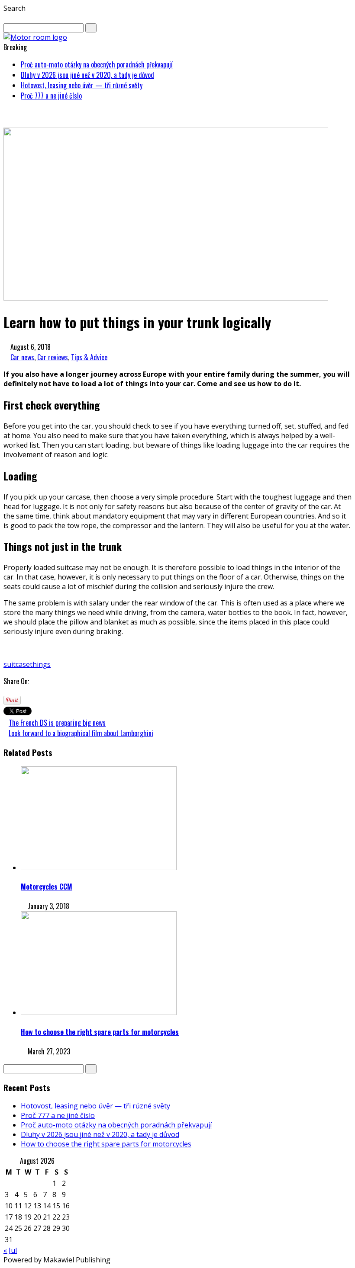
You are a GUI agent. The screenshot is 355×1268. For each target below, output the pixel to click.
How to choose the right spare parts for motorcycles (100, 1032)
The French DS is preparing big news (57, 722)
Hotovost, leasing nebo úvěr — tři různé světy (81, 85)
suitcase (16, 664)
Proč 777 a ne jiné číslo (51, 95)
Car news (22, 357)
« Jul (10, 1250)
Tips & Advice (89, 357)
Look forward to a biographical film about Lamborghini (81, 733)
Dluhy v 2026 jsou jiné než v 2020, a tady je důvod (87, 75)
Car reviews (52, 357)
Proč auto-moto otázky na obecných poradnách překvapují (97, 64)
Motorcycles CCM (46, 886)
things (40, 664)
